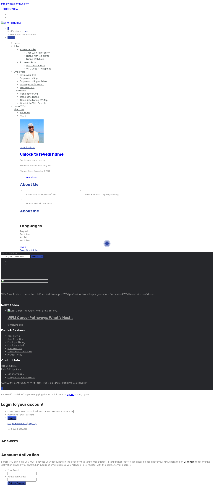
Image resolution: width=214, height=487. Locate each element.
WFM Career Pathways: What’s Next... (40, 317)
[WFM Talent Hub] (11, 22)
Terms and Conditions (20, 351)
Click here (189, 461)
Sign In (11, 37)
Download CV (27, 147)
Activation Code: (17, 476)
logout (70, 394)
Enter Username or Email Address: (26, 411)
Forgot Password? (17, 423)
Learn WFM (20, 106)
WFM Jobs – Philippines (38, 68)
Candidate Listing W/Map (34, 100)
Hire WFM (19, 109)
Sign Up (33, 423)
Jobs (16, 46)
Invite (23, 247)
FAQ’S (23, 115)
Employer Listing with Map (34, 81)
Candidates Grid (29, 93)
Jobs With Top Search (38, 52)
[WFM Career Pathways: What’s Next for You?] (33, 310)
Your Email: (13, 470)
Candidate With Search (33, 103)
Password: (13, 414)
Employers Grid (28, 75)
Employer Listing (29, 78)
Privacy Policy (15, 354)
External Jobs (28, 62)
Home (17, 43)
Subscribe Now (9, 253)
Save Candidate (29, 250)
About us (25, 112)
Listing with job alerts (37, 55)
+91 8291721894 (9, 9)
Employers (19, 71)
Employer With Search (32, 84)
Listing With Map (35, 59)
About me (31, 177)
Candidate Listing (29, 96)
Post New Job (27, 87)
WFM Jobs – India (35, 65)
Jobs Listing (14, 336)
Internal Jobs (28, 49)
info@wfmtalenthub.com (15, 3)
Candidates (20, 90)
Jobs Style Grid (15, 339)
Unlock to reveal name (42, 154)
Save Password (19, 428)
